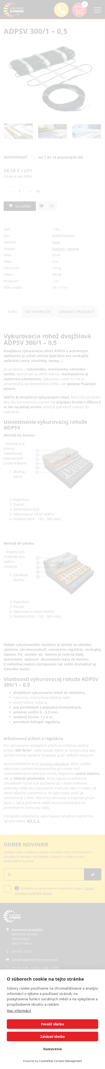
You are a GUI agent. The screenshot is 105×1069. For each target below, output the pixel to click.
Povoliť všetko (52, 1024)
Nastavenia (52, 1049)
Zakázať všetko (52, 1036)
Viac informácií (19, 1010)
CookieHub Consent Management (60, 1061)
